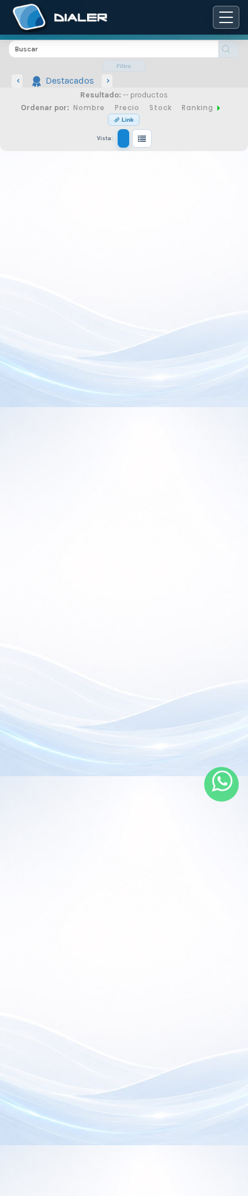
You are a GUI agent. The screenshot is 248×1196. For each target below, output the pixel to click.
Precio (127, 108)
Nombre (89, 108)
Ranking (199, 108)
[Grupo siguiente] (107, 81)
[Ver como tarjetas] (123, 138)
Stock (160, 108)
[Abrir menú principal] (226, 17)
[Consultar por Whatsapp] (221, 784)
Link (127, 119)
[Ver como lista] (142, 138)
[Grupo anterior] (17, 81)
